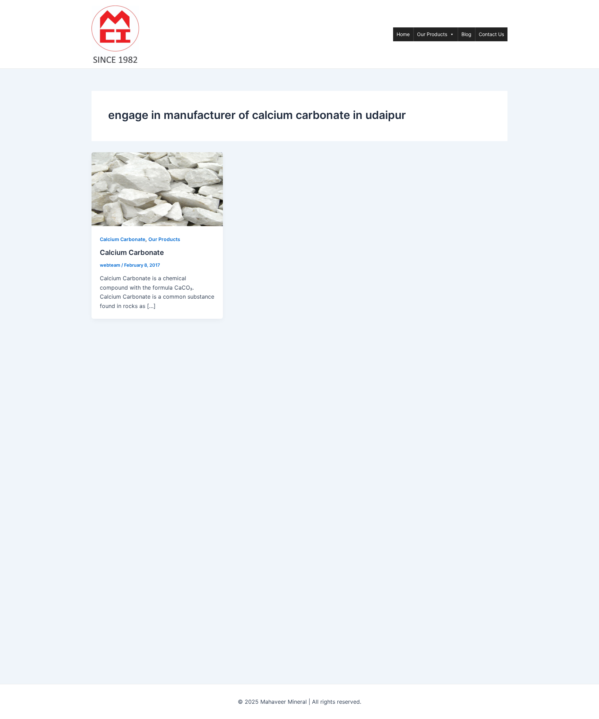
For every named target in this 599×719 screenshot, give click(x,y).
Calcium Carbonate (122, 239)
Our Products (432, 34)
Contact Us (491, 34)
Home (403, 34)
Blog (466, 34)
